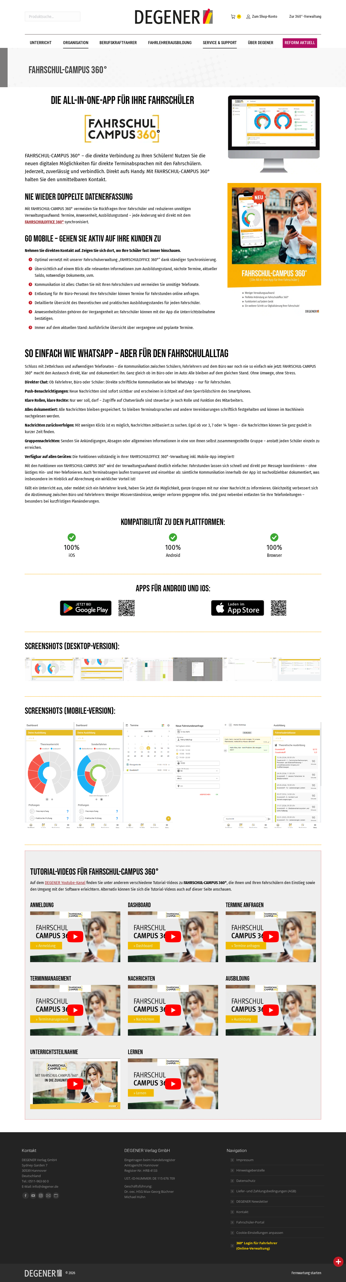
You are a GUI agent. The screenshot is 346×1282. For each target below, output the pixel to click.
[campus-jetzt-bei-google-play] (97, 608)
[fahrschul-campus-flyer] (274, 249)
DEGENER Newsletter (252, 1201)
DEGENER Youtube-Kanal (65, 882)
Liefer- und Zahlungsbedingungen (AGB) (266, 1191)
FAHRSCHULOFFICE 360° (44, 221)
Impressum (245, 1160)
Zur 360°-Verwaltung (305, 16)
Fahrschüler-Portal (250, 1222)
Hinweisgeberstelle (250, 1170)
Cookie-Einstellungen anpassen (259, 1232)
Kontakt (242, 1212)
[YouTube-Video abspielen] (75, 936)
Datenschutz (245, 1180)
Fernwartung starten (306, 1273)
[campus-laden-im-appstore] (249, 608)
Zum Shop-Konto (264, 16)
